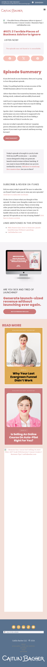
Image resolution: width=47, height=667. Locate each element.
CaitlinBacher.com (15, 232)
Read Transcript (11, 138)
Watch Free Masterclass (20, 311)
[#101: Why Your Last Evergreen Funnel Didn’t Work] (23, 329)
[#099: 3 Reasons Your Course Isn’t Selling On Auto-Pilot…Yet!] (23, 449)
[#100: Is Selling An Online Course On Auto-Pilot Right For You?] (23, 389)
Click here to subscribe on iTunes (15, 195)
